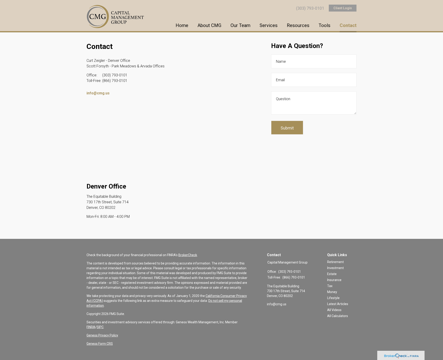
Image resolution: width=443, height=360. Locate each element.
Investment (335, 268)
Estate (332, 274)
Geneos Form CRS (100, 343)
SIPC (100, 327)
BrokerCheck (187, 255)
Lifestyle (333, 298)
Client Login (342, 8)
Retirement (335, 262)
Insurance (334, 280)
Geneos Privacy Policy (102, 335)
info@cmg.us (98, 93)
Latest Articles (337, 304)
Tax (329, 286)
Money (332, 292)
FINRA (91, 327)
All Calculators (337, 316)
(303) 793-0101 (310, 8)
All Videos (334, 310)
